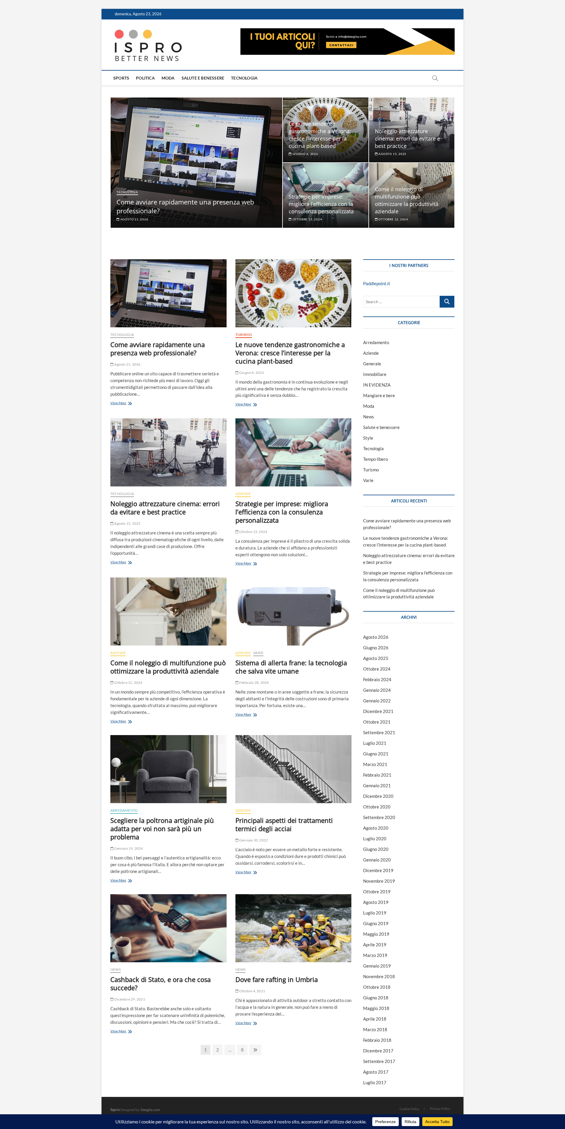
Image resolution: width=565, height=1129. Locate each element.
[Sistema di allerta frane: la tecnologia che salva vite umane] (293, 611)
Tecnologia (244, 77)
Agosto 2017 (375, 1071)
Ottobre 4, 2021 (252, 991)
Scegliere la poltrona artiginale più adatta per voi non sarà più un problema (162, 828)
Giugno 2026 (375, 647)
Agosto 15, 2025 (392, 154)
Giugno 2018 (375, 997)
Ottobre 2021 (376, 721)
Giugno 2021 (375, 753)
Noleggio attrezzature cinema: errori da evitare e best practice (407, 138)
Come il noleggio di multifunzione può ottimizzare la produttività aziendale (406, 200)
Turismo (243, 334)
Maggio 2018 (376, 1008)
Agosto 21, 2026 (133, 219)
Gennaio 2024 (377, 690)
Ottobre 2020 (376, 806)
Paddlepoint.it (376, 283)
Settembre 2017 (379, 1061)
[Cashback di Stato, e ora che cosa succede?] (168, 928)
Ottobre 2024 (376, 668)
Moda (168, 77)
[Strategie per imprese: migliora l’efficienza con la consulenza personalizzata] (293, 452)
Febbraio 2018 (377, 1040)
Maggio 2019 (376, 934)
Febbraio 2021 (377, 775)
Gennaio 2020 (377, 859)
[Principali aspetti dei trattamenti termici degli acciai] (293, 769)
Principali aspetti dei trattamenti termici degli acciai (284, 824)
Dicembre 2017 (378, 1050)
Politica (145, 77)
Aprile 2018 (374, 1018)
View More (128, 403)
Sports (121, 77)
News (115, 969)
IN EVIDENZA (376, 384)
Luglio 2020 (374, 838)
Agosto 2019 (375, 902)
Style (368, 437)
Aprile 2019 (374, 944)
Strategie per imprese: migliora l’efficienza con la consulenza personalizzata (321, 204)
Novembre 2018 (379, 976)
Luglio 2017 (374, 1082)
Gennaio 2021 (377, 785)
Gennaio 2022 (377, 700)
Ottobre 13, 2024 (307, 219)
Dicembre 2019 (378, 870)
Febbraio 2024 (377, 679)
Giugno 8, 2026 (305, 154)
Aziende (243, 493)
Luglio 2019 (374, 912)
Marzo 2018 (375, 1029)
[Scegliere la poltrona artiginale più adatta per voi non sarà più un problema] (168, 769)
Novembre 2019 (379, 881)
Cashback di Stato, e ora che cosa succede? (160, 983)
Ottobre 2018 (376, 987)
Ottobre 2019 (376, 891)
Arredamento (124, 810)
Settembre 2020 (379, 817)
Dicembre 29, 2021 (129, 999)
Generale (372, 363)
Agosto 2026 (375, 637)
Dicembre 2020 (378, 796)
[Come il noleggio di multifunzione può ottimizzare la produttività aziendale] (168, 611)
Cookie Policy (409, 1109)
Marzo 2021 (375, 764)
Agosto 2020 (375, 828)
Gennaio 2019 (377, 965)
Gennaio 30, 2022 (253, 840)
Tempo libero (375, 459)
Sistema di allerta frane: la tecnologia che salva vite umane (291, 666)
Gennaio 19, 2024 (128, 848)
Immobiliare (374, 374)
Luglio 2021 (374, 743)
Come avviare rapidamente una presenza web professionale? (157, 348)
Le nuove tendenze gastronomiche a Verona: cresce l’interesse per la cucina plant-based (320, 134)
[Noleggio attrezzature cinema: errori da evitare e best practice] (168, 452)
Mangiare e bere (379, 395)
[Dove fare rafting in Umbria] (293, 928)
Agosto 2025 (375, 658)
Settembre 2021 (379, 732)
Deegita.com (150, 1109)
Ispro (115, 1109)
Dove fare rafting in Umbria (276, 979)
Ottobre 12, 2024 (393, 219)
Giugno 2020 (375, 849)
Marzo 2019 (375, 955)
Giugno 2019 (375, 923)
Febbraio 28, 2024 (254, 682)
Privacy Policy (440, 1108)
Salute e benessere (203, 77)
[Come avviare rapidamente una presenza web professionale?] (168, 293)
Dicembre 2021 (378, 711)
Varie (258, 653)
